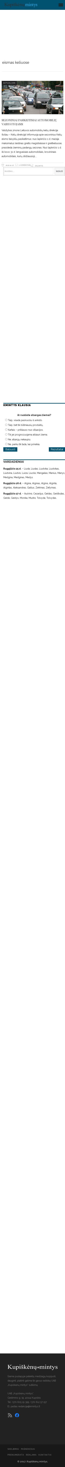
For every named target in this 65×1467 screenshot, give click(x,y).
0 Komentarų (25, 165)
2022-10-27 (9, 165)
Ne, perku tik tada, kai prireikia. (24, 444)
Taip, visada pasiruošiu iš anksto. (25, 420)
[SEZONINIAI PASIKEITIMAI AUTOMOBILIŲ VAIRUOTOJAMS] (33, 97)
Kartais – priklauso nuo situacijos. (25, 430)
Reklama (31, 1455)
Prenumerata (16, 1455)
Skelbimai (13, 1449)
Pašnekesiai (28, 1449)
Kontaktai (45, 1455)
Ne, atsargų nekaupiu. (19, 439)
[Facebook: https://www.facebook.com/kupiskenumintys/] (17, 1415)
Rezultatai (57, 449)
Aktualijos (9, 83)
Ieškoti (59, 171)
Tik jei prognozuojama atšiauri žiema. (28, 434)
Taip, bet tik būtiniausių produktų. (25, 425)
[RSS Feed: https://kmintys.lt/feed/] (10, 1415)
